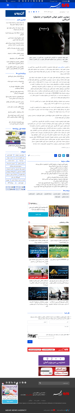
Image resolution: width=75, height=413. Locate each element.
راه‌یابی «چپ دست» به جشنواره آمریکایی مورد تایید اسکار (54, 174)
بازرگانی (30, 401)
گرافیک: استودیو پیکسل (48, 410)
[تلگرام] (25, 382)
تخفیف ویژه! (10, 402)
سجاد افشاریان (48, 194)
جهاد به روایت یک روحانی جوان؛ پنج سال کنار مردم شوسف (15, 29)
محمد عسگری (65, 197)
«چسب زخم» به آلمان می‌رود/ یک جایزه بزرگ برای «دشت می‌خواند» (52, 185)
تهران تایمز (20, 183)
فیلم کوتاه (57, 197)
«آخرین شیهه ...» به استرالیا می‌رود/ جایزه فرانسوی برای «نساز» (53, 183)
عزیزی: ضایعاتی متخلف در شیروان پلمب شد (16, 54)
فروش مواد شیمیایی (20, 169)
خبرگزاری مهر (61, 67)
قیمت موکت (10, 158)
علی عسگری (39, 194)
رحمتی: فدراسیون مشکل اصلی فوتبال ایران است (15, 102)
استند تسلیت (11, 161)
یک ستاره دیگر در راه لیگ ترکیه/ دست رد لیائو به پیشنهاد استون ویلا (15, 23)
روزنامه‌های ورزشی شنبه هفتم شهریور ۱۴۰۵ (17, 147)
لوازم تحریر (9, 155)
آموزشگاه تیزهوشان (10, 172)
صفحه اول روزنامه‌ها (19, 129)
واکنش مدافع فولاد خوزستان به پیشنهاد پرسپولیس (16, 87)
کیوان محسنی (57, 194)
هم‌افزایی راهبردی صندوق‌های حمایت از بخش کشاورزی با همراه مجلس (15, 62)
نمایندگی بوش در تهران (11, 174)
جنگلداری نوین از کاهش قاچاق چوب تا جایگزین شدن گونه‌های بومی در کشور (15, 68)
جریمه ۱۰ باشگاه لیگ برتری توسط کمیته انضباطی (14, 34)
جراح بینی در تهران (20, 155)
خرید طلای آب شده (19, 158)
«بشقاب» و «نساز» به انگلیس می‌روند (59, 168)
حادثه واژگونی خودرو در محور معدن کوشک (16, 108)
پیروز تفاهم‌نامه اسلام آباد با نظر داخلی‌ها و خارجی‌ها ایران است (16, 123)
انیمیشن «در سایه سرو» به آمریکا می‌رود (58, 166)
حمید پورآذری (65, 194)
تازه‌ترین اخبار (21, 20)
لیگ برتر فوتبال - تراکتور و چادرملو (16, 112)
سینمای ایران (62, 12)
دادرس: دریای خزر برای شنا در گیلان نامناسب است (15, 49)
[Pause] (51, 215)
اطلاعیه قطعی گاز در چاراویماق (17, 58)
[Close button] (17, 384)
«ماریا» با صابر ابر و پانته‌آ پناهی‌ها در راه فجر (57, 177)
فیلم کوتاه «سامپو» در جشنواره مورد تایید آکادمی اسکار (55, 179)
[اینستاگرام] (20, 382)
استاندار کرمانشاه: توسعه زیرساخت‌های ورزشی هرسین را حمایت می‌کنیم (15, 44)
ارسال (30, 342)
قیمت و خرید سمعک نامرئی (18, 180)
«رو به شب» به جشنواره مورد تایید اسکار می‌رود (57, 172)
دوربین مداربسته (11, 163)
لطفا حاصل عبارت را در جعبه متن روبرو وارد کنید (58, 335)
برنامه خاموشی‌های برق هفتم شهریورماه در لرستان (17, 92)
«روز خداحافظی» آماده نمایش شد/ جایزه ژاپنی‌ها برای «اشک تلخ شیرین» (51, 186)
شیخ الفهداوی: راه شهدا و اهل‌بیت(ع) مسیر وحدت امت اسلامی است (15, 97)
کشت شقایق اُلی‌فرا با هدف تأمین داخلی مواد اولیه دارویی (16, 39)
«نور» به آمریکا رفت (63, 175)
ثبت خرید (38, 214)
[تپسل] (29, 203)
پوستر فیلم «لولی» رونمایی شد (60, 181)
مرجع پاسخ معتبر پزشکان (15, 166)
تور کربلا (21, 161)
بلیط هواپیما (22, 174)
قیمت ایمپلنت (9, 169)
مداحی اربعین (21, 163)
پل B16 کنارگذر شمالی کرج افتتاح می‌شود (16, 77)
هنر (68, 12)
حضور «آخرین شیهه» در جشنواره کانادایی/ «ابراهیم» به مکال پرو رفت (52, 164)
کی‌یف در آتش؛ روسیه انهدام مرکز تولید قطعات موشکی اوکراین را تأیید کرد (15, 117)
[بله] (22, 382)
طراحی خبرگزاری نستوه (61, 410)
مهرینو (7, 180)
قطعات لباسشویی (21, 172)
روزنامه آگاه (10, 183)
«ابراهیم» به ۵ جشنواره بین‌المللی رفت (59, 170)
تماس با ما (36, 401)
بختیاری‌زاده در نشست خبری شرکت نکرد (16, 82)
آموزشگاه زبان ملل (15, 177)
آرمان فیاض (31, 194)
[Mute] (53, 215)
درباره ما (43, 401)
